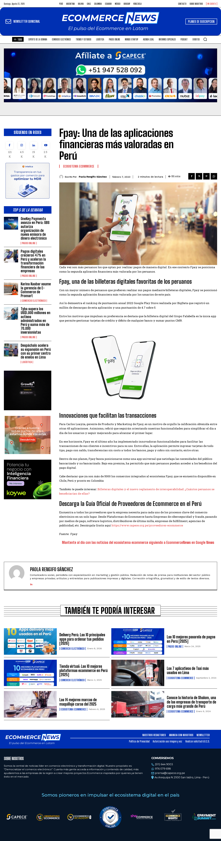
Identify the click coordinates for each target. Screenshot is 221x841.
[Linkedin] (33, 145)
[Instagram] (21, 145)
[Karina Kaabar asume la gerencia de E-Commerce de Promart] (11, 288)
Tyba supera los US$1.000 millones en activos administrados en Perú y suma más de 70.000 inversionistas (35, 320)
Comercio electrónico (34, 300)
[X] (199, 176)
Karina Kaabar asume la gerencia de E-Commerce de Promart (36, 290)
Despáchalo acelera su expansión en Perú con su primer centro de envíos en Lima (36, 351)
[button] (205, 39)
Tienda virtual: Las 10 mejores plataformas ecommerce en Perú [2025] (83, 670)
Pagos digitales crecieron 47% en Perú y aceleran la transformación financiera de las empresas (33, 261)
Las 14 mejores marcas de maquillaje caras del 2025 (78, 701)
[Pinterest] (206, 176)
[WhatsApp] (214, 176)
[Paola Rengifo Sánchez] (62, 177)
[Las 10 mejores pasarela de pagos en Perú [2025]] (137, 641)
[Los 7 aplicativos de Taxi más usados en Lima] (137, 673)
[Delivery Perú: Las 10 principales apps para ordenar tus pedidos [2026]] (30, 641)
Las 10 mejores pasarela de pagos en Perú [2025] (191, 639)
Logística (27, 362)
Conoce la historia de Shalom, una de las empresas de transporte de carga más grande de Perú (191, 702)
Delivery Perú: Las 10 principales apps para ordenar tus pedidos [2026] (82, 639)
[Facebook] (9, 145)
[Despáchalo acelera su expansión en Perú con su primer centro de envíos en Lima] (11, 350)
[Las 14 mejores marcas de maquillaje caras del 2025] (30, 704)
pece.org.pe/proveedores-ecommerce (158, 525)
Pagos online (29, 243)
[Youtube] (46, 145)
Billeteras (104, 489)
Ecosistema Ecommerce (78, 166)
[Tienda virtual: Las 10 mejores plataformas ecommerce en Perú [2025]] (30, 673)
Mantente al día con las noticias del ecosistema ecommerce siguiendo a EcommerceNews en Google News (138, 542)
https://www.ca (122, 525)
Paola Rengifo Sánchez (93, 176)
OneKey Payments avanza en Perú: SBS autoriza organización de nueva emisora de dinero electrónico (35, 228)
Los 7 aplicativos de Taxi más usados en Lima (188, 670)
